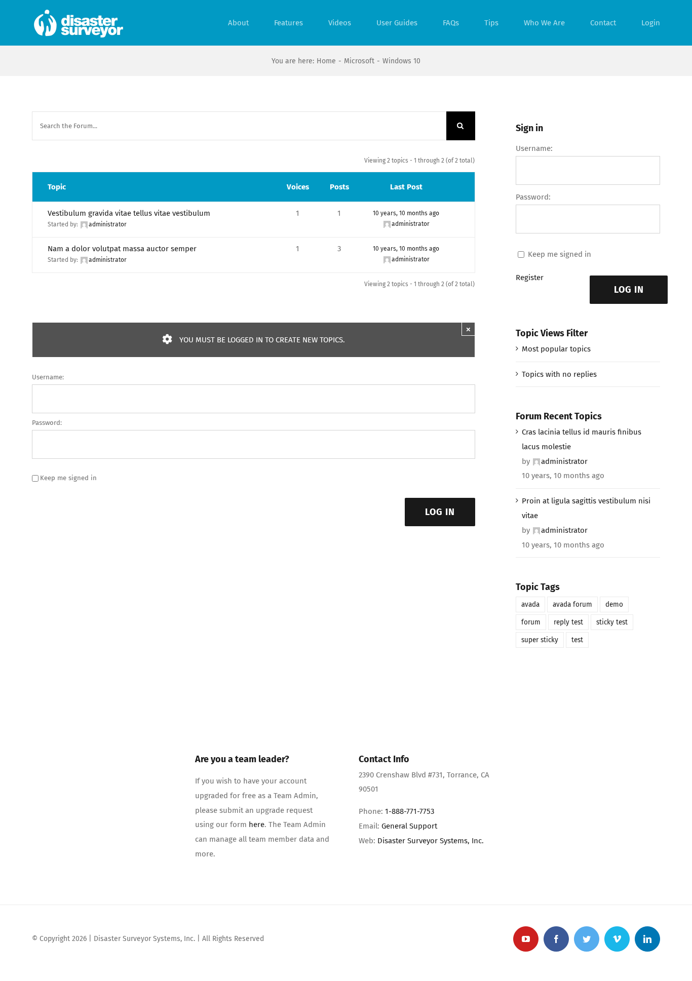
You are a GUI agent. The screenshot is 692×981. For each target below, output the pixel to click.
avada (530, 604)
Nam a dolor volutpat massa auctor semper (122, 248)
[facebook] (556, 939)
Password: (47, 422)
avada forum (572, 604)
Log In (440, 512)
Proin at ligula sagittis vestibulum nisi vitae (586, 508)
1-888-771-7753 (409, 811)
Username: (48, 377)
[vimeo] (617, 939)
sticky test (612, 622)
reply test (568, 622)
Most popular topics (556, 349)
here (256, 824)
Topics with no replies (559, 374)
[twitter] (586, 939)
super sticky (539, 640)
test (577, 640)
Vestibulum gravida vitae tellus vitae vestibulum (129, 213)
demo (614, 604)
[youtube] (526, 939)
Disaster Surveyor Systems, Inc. (430, 840)
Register (530, 277)
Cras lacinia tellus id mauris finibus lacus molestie (581, 439)
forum (531, 622)
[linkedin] (647, 939)
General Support (409, 826)
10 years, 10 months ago (406, 213)
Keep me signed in (68, 478)
